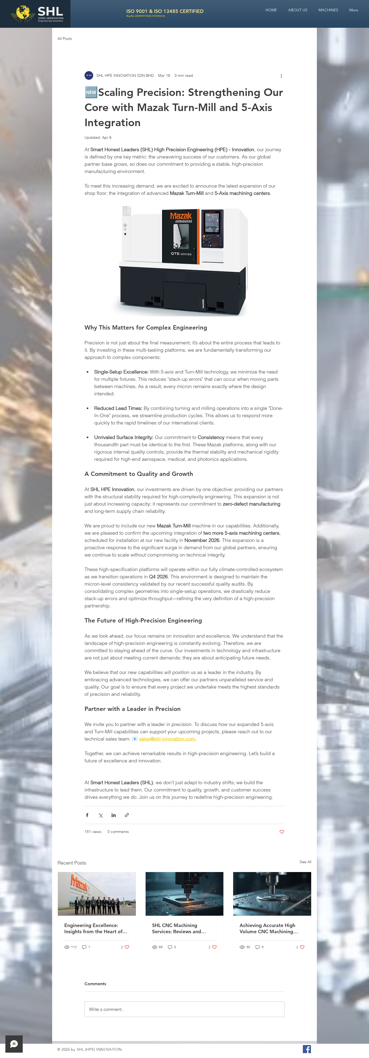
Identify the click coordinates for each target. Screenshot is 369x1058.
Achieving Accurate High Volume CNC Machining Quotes (267, 928)
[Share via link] (126, 815)
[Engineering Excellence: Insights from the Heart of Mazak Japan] (97, 894)
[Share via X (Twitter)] (100, 815)
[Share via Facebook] (87, 815)
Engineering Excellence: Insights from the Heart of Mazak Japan (93, 928)
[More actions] (281, 75)
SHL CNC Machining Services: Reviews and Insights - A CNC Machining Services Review (183, 928)
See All (305, 861)
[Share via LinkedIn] (113, 815)
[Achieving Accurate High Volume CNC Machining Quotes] (272, 894)
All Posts (65, 38)
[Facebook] (307, 1049)
